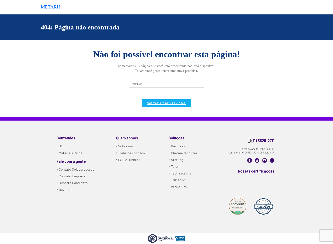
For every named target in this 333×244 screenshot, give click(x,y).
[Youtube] (264, 160)
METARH (50, 6)
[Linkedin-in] (272, 160)
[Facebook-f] (249, 160)
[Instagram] (257, 160)
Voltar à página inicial (166, 103)
